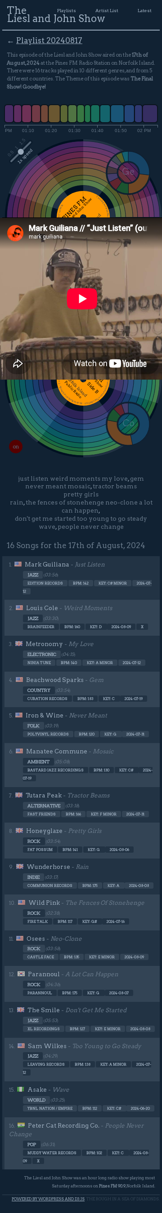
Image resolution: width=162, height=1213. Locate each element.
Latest (145, 10)
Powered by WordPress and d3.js (48, 1198)
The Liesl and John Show (56, 14)
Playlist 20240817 (49, 40)
